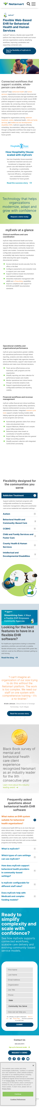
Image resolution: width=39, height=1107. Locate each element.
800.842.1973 (19, 1044)
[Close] (33, 1065)
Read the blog (7, 657)
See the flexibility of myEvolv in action (18, 51)
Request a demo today (19, 217)
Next (24, 717)
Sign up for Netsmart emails (18, 1047)
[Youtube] (27, 1058)
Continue (18, 1094)
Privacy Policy (16, 1018)
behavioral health (18, 92)
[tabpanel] (19, 695)
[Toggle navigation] (33, 4)
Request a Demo (19, 1053)
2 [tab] (20, 718)
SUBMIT (19, 1024)
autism (11, 120)
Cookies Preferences (17, 1099)
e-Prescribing (18, 281)
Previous (15, 717)
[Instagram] (18, 1058)
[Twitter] (23, 1058)
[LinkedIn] (9, 1058)
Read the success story (17, 183)
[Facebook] (14, 1058)
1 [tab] (18, 718)
